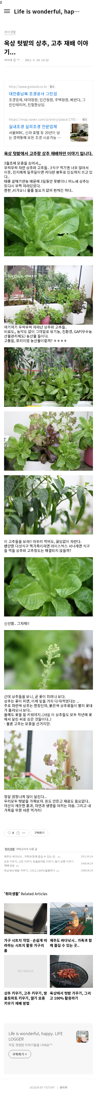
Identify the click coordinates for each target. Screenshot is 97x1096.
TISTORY (49, 1087)
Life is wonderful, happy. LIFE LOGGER (48, 11)
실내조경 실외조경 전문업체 (33, 126)
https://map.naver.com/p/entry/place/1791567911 (44, 119)
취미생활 (10, 849)
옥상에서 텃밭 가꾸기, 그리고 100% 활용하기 (29, 870)
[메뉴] (7, 11)
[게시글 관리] (24, 833)
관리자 (63, 1087)
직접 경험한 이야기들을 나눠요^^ (31, 1045)
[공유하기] (18, 833)
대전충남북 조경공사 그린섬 (33, 93)
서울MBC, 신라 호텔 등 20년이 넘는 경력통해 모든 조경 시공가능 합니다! (35, 135)
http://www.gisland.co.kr (28, 87)
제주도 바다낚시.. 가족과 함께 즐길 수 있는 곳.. (30, 856)
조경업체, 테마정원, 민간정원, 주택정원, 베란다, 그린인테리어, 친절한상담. (47, 102)
